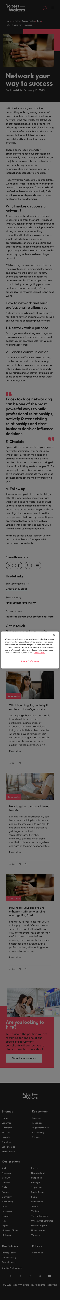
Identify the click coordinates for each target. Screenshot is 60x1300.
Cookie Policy (39, 653)
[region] (29, 650)
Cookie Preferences (30, 661)
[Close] (54, 635)
